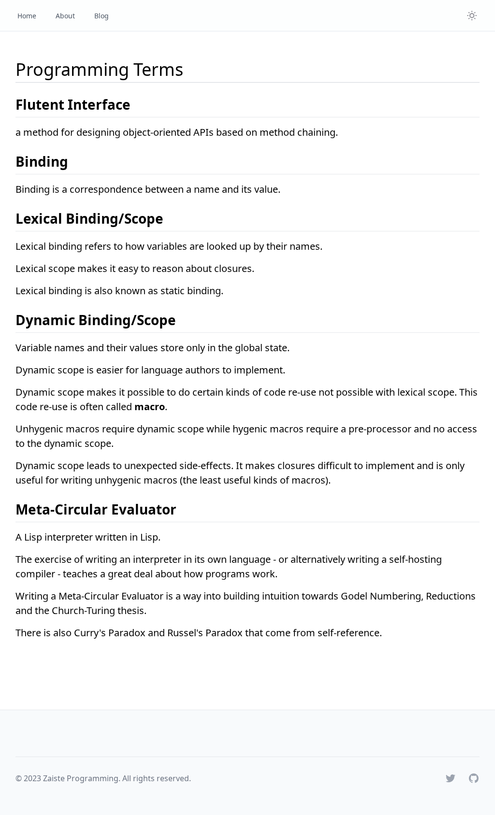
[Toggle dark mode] (471, 15)
